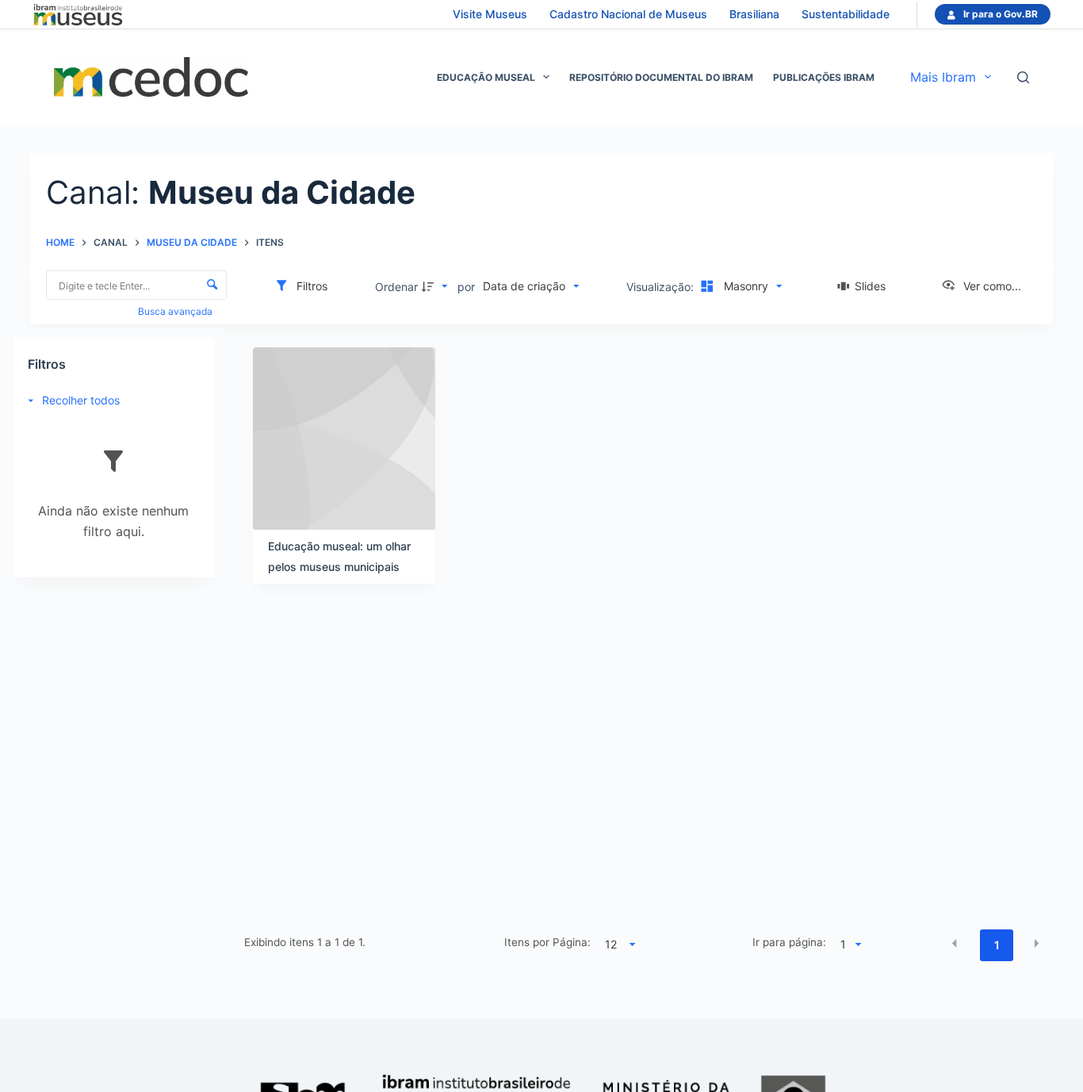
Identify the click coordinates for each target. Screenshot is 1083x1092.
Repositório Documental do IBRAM (661, 77)
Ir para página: (789, 942)
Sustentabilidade (846, 14)
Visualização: (661, 286)
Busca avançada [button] (176, 311)
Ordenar (396, 286)
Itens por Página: (547, 942)
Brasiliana (754, 14)
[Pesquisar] (1023, 77)
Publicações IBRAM (823, 77)
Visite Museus (490, 14)
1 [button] (997, 945)
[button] (954, 944)
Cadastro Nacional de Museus (628, 14)
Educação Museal (486, 77)
